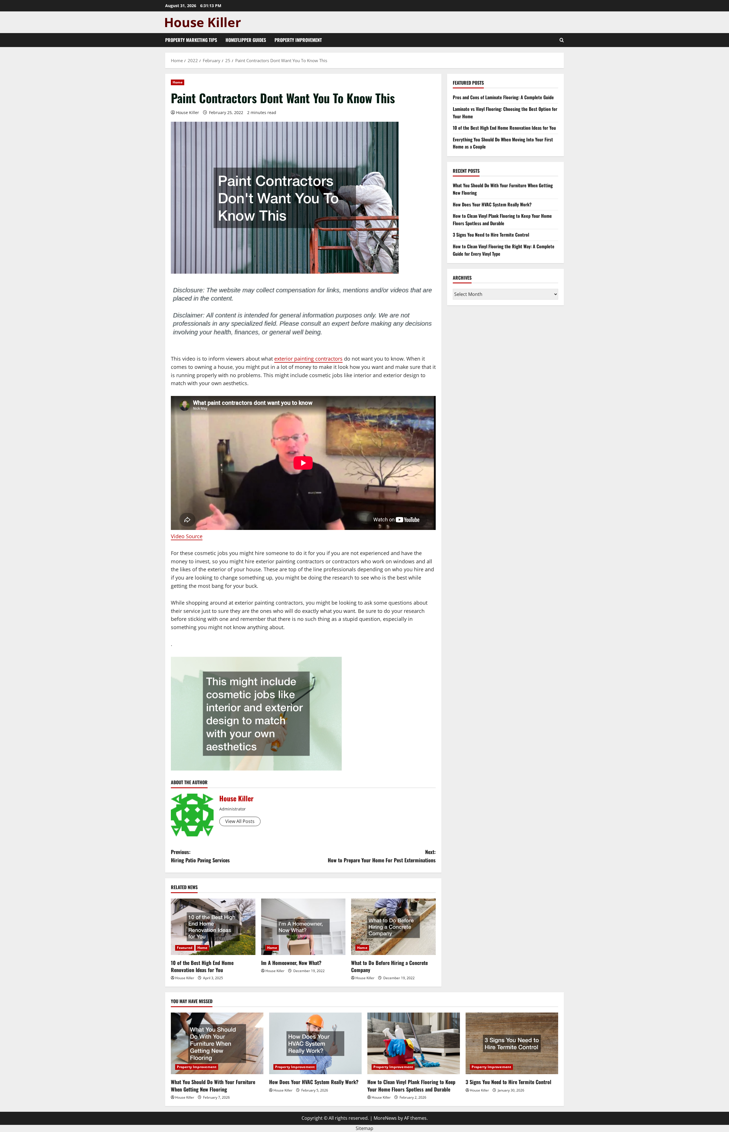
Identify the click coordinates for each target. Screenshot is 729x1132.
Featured (185, 947)
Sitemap (364, 1128)
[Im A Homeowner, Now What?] (303, 927)
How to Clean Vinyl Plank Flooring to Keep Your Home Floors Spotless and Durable (502, 219)
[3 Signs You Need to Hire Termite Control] (512, 1043)
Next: (382, 856)
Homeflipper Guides (246, 39)
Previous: (200, 856)
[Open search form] (562, 40)
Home (178, 82)
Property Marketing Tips (191, 39)
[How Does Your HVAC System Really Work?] (315, 1043)
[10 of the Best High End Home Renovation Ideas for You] (213, 927)
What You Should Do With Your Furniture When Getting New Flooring (213, 1085)
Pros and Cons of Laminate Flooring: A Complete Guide (503, 97)
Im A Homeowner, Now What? (291, 962)
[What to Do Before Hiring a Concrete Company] (393, 927)
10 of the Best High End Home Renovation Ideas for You (202, 966)
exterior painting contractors (308, 358)
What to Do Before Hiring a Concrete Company (389, 966)
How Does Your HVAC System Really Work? (492, 204)
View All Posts (240, 821)
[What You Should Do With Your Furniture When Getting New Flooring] (217, 1043)
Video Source (186, 536)
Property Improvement (298, 39)
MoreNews (385, 1118)
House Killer (187, 112)
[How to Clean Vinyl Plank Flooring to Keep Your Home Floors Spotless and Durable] (413, 1043)
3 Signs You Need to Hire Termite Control (491, 234)
